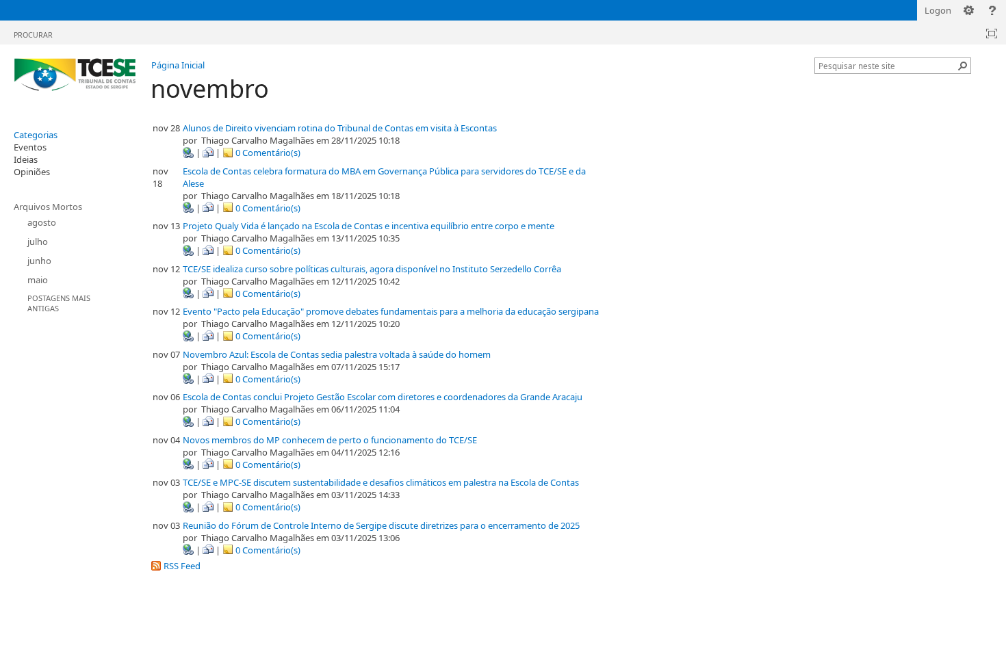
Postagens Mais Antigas (58, 303)
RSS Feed (181, 566)
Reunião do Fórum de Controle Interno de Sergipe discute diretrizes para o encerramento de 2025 (381, 525)
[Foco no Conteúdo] (991, 33)
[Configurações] (969, 10)
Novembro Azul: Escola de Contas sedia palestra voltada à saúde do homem (337, 354)
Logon (938, 10)
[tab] (33, 32)
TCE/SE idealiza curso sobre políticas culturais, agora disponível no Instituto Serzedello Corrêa (372, 269)
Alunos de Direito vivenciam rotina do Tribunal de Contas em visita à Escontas (340, 128)
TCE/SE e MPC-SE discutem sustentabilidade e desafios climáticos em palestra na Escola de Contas (381, 482)
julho (37, 241)
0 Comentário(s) (266, 152)
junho (39, 260)
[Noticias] (75, 75)
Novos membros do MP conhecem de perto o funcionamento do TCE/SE (330, 440)
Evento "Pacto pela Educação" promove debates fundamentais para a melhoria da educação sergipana (391, 311)
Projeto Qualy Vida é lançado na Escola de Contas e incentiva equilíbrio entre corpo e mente (368, 226)
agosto (41, 222)
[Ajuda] (992, 10)
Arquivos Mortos (48, 206)
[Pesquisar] (962, 65)
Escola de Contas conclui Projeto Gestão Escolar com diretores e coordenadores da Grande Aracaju (382, 397)
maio (37, 280)
